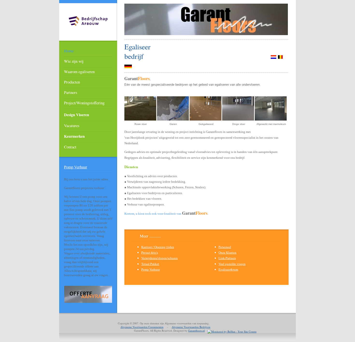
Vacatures (71, 125)
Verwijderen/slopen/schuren (159, 258)
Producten (72, 82)
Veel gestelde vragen (232, 264)
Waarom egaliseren (79, 71)
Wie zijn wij (74, 61)
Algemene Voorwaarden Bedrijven (191, 327)
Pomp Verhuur (75, 167)
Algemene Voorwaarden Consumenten (142, 327)
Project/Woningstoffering (84, 103)
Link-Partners (227, 258)
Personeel (225, 247)
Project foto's (149, 252)
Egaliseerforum (228, 269)
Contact (70, 147)
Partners (70, 92)
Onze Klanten (227, 252)
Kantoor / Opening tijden (157, 247)
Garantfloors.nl (196, 330)
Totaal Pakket (150, 264)
